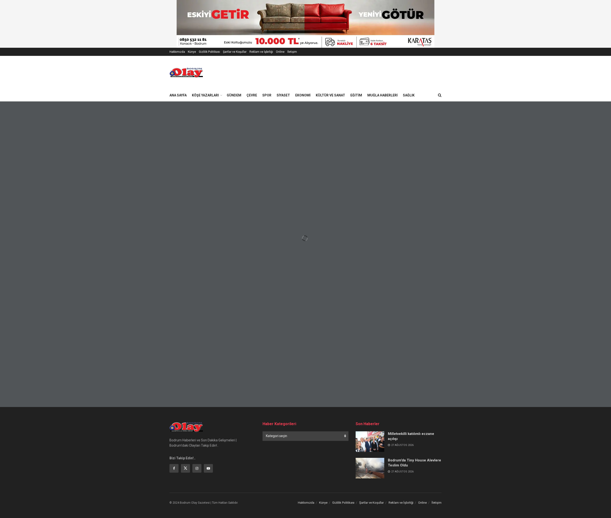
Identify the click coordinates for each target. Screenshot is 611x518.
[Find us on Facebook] (174, 468)
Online (280, 51)
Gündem (234, 95)
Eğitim (356, 95)
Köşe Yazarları (205, 95)
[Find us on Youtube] (208, 468)
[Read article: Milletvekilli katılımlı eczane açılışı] (370, 441)
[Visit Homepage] (186, 72)
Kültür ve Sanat (330, 95)
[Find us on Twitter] (185, 468)
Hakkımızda (177, 51)
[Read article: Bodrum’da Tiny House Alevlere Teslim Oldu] (370, 468)
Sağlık (409, 95)
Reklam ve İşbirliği (261, 51)
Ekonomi (303, 95)
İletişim (292, 51)
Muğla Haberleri (382, 95)
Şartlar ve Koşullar (235, 51)
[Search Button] (440, 95)
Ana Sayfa (178, 95)
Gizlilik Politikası (209, 51)
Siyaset (283, 95)
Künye (192, 51)
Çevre (252, 95)
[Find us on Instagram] (196, 468)
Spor (266, 95)
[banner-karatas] (305, 24)
